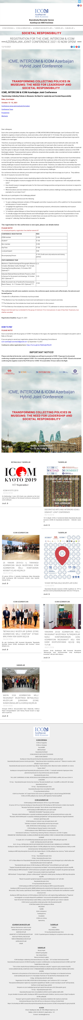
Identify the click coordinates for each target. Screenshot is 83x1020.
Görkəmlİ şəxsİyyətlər (41, 952)
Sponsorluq (41, 920)
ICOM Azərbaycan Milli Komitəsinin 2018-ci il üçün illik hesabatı (41, 802)
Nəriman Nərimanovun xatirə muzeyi (21, 927)
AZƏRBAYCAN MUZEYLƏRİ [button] (42, 28)
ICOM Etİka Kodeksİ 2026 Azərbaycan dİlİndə (41, 904)
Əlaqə (73, 1)
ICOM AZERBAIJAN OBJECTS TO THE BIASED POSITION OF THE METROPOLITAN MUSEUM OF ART (41, 976)
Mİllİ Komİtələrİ (42, 749)
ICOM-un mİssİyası (41, 745)
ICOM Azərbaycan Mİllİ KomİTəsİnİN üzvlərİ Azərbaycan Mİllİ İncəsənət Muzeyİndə (41, 886)
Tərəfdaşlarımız (41, 913)
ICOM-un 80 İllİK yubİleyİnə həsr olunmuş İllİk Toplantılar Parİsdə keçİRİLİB (41, 796)
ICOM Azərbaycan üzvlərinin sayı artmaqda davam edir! (41, 821)
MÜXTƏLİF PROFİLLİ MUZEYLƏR (21, 936)
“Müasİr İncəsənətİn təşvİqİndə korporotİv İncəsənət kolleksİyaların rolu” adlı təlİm (41, 879)
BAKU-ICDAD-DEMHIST (41, 756)
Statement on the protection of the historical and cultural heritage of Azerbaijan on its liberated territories (41, 973)
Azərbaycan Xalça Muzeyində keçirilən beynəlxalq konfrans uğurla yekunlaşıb (41, 759)
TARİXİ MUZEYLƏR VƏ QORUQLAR (21, 929)
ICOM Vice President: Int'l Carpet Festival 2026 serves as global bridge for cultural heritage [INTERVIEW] (41, 793)
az (79, 1)
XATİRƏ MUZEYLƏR (21, 941)
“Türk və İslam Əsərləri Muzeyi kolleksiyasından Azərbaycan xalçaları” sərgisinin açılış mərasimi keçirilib (41, 966)
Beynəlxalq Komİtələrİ (41, 752)
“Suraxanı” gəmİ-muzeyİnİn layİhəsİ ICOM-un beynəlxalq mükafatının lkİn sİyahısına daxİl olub (41, 999)
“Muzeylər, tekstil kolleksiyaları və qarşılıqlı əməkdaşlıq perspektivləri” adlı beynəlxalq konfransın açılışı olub (41, 814)
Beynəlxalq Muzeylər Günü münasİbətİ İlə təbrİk (41, 789)
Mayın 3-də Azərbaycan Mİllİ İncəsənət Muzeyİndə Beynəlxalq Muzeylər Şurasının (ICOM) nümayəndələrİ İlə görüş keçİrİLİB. (41, 1003)
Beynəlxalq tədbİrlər (54, 929)
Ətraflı (4, 503)
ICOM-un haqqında (41, 743)
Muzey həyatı (41, 950)
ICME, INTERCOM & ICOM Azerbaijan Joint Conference (41, 826)
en (77, 1)
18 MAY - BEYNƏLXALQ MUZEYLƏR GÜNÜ (41, 842)
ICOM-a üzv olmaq (41, 918)
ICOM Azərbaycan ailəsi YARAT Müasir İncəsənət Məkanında (41, 830)
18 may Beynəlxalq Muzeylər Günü (41, 883)
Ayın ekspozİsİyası (41, 955)
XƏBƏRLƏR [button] (69, 28)
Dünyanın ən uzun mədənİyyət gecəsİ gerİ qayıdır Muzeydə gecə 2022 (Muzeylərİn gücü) (41, 987)
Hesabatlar (41, 916)
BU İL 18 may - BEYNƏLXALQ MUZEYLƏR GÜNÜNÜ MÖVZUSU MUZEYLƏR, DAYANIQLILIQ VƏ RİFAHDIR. (41, 844)
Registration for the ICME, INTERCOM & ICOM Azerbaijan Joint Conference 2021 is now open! (41, 980)
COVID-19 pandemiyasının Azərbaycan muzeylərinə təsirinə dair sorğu (54, 934)
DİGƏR (21, 943)
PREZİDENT (41, 906)
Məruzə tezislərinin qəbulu (41, 957)
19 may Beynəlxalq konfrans (41, 791)
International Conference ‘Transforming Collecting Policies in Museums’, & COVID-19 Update (41, 832)
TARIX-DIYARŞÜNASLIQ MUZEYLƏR (21, 939)
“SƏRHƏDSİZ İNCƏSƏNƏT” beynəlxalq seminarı (41, 812)
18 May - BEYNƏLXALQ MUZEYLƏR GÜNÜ (41, 978)
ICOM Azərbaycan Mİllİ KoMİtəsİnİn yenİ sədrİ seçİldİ (41, 809)
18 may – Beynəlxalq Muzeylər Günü (41, 786)
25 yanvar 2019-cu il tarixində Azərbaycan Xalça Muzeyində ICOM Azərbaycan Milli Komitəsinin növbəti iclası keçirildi (41, 805)
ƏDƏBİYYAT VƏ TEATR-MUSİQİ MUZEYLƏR (21, 934)
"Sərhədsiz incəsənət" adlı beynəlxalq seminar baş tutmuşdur (41, 823)
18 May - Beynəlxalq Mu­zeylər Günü (41, 858)
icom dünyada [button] (8, 28)
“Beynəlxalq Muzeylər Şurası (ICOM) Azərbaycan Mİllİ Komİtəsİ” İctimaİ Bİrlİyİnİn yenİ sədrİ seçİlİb (41, 865)
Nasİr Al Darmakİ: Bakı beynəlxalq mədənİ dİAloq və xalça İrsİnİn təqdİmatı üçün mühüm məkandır (41, 900)
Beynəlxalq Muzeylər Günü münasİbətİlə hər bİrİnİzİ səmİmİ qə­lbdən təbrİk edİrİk (41, 992)
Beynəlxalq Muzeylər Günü (41, 775)
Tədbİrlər (54, 927)
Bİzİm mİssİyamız (41, 911)
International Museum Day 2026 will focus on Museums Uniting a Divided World (41, 1001)
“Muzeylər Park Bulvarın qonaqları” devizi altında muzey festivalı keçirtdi (41, 807)
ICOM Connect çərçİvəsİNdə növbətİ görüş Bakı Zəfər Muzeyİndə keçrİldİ (41, 902)
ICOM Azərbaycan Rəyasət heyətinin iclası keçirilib (41, 828)
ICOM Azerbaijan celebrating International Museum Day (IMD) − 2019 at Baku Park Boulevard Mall (41, 959)
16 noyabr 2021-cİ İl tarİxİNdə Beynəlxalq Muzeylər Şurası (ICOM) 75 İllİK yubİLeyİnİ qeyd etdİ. (41, 839)
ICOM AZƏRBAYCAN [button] (23, 28)
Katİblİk (42, 909)
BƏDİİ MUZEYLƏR (21, 932)
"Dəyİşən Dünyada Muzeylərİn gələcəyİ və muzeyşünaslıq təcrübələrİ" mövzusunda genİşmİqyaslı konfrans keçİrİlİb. (41, 867)
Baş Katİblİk (41, 747)
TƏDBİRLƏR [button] (58, 28)
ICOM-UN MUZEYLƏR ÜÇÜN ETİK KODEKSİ (41, 754)
